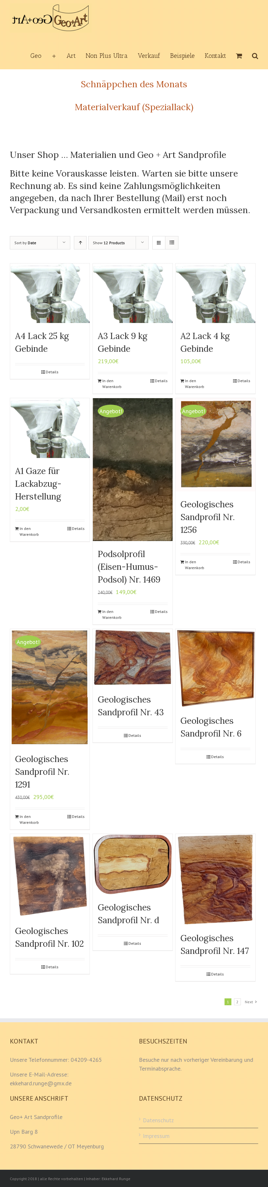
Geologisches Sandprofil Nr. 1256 (207, 517)
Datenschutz (158, 1120)
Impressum (156, 1136)
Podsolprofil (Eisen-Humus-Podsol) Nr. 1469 (129, 567)
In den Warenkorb (112, 383)
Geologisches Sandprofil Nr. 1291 (42, 772)
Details (52, 371)
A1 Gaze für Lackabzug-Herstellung (38, 484)
